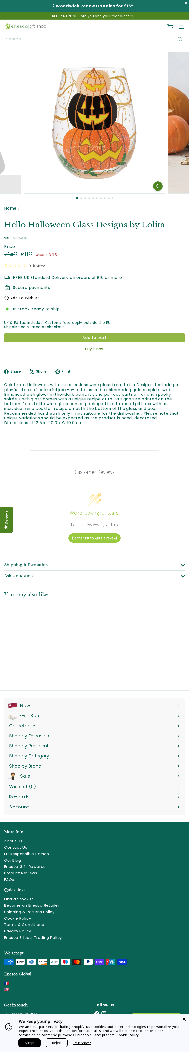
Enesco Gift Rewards (25, 866)
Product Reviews (20, 873)
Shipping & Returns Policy (29, 911)
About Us (13, 841)
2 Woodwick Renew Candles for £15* (92, 6)
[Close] (184, 1019)
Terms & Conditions (24, 924)
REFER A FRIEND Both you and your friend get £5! (94, 16)
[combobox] (94, 39)
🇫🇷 (6, 983)
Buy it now (94, 349)
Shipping (12, 327)
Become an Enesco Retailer (31, 905)
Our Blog (12, 860)
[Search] (180, 39)
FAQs (9, 879)
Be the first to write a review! (94, 538)
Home (10, 208)
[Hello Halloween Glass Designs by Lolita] (35, 641)
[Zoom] (158, 186)
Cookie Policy (17, 918)
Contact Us (15, 847)
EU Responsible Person (26, 853)
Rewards (19, 797)
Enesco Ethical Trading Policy (33, 937)
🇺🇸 (6, 989)
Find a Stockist (18, 899)
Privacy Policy (17, 931)
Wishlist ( (21, 786)
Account (19, 807)
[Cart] (170, 27)
